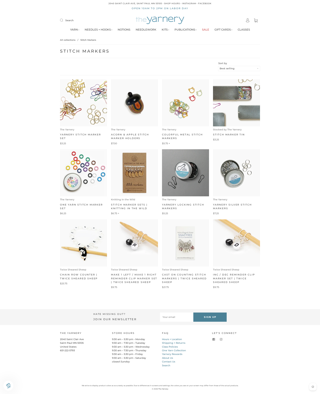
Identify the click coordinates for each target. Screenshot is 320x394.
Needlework (146, 29)
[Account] (248, 20)
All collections (68, 40)
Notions (124, 29)
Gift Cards (222, 29)
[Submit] (63, 20)
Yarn (74, 29)
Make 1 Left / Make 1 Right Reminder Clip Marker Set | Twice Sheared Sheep (134, 278)
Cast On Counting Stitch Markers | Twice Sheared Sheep (184, 278)
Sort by (222, 63)
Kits (165, 29)
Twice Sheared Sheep (73, 269)
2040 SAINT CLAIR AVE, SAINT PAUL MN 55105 (135, 3)
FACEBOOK (205, 3)
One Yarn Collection (174, 350)
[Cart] (256, 20)
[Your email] (176, 317)
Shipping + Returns (173, 342)
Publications (184, 29)
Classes (244, 29)
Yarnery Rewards (172, 354)
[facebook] (213, 339)
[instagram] (221, 339)
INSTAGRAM (189, 3)
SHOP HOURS (172, 3)
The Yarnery (67, 129)
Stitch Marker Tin (229, 134)
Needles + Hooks (98, 29)
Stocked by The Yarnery (227, 129)
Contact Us (168, 361)
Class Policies (170, 346)
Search (69, 20)
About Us (167, 357)
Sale (205, 29)
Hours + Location (172, 339)
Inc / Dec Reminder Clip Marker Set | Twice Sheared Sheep (234, 278)
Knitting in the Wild (123, 199)
